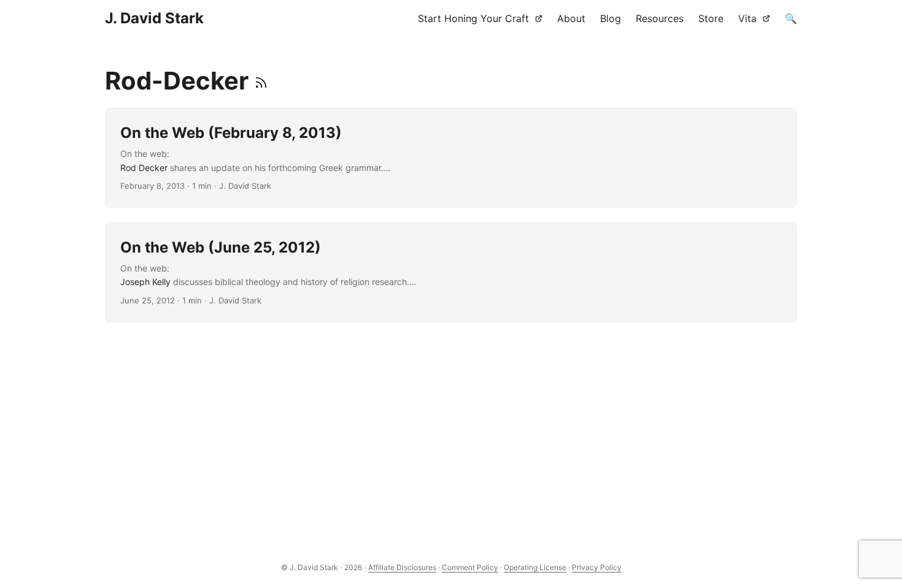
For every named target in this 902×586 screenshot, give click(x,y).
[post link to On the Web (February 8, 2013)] (451, 157)
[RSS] (261, 81)
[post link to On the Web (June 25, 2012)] (451, 272)
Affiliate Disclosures (402, 567)
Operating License (535, 567)
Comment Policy (470, 567)
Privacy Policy (597, 567)
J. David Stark (154, 18)
